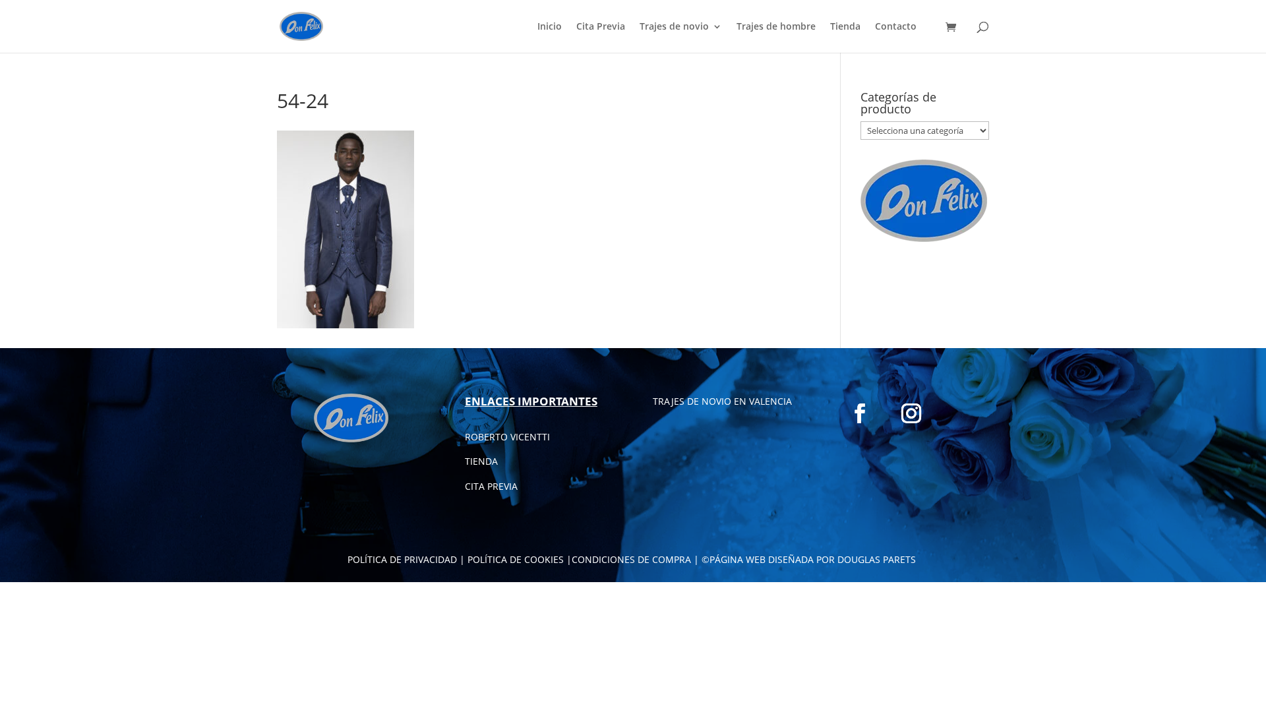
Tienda (845, 27)
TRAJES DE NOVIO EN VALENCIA (722, 401)
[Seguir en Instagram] (911, 413)
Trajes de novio (674, 27)
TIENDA (481, 461)
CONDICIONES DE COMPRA (631, 559)
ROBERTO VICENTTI (507, 436)
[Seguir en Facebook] (860, 413)
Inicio (549, 27)
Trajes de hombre (776, 27)
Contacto (896, 27)
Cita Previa (600, 27)
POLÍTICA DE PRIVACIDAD (402, 559)
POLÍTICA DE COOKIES (515, 559)
